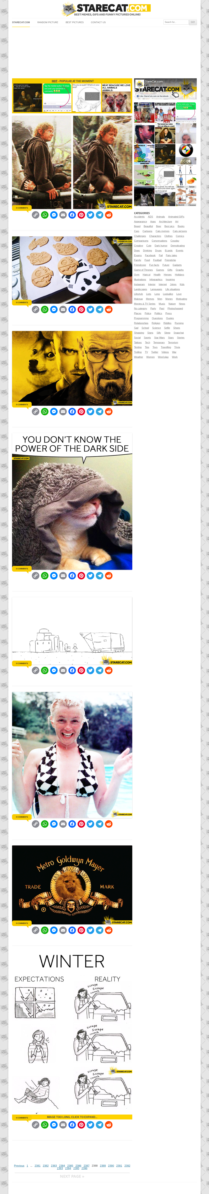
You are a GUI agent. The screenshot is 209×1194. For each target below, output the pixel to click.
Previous (19, 1165)
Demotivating (178, 245)
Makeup (138, 299)
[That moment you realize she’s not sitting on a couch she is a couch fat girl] (165, 133)
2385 (70, 1165)
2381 (37, 1165)
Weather (138, 357)
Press (168, 313)
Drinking (147, 250)
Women (150, 357)
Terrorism (173, 342)
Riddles (167, 323)
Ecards (169, 250)
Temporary (159, 342)
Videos (165, 352)
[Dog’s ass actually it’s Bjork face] (186, 133)
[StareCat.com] (104, 9)
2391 (119, 1165)
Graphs (180, 270)
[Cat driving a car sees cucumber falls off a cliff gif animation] (144, 196)
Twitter (154, 352)
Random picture (47, 22)
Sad (136, 328)
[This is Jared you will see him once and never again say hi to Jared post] (165, 196)
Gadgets (177, 265)
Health (157, 274)
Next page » (72, 1176)
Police (148, 313)
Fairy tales (171, 255)
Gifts (169, 270)
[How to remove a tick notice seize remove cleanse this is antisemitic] (186, 196)
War (174, 352)
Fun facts (154, 265)
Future (165, 265)
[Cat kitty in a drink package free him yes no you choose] (144, 112)
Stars (171, 337)
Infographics (155, 279)
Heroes (168, 274)
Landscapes (140, 289)
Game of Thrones (143, 270)
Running (179, 323)
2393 (60, 1168)
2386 (78, 1165)
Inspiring (170, 279)
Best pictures (75, 22)
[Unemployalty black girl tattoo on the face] (144, 133)
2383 (54, 1165)
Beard (137, 226)
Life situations (172, 289)
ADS (150, 216)
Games (160, 270)
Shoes (176, 328)
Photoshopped (175, 308)
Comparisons (141, 240)
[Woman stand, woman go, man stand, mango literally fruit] (186, 175)
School (145, 328)
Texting (138, 347)
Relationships (141, 323)
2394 (68, 1168)
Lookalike (168, 294)
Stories (181, 337)
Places (137, 313)
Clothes (168, 236)
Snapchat (179, 332)
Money (169, 299)
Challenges (140, 236)
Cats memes (162, 231)
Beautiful (148, 226)
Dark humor (161, 245)
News (182, 303)
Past (161, 308)
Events (179, 250)
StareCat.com (21, 22)
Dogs (137, 250)
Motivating (181, 299)
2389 (103, 1165)
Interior (151, 284)
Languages (156, 289)
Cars (136, 231)
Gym (136, 274)
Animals (160, 216)
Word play (163, 357)
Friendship (170, 260)
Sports (147, 337)
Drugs (158, 250)
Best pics (169, 226)
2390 (111, 1165)
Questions (157, 318)
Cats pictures (180, 231)
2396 (84, 1168)
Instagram (139, 284)
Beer (158, 226)
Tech (147, 342)
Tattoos (138, 342)
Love (179, 294)
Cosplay (174, 240)
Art (176, 221)
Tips (147, 347)
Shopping (139, 332)
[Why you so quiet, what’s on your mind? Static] (165, 175)
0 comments (22, 208)
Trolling (138, 352)
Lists (148, 294)
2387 (86, 1165)
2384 (62, 1165)
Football (157, 260)
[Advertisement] (104, 51)
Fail (161, 255)
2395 (76, 1168)
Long (157, 294)
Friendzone (140, 265)
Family (137, 260)
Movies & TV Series (144, 303)
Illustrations (140, 279)
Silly (159, 332)
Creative (138, 245)
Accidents (139, 216)
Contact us (98, 22)
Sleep (167, 332)
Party (153, 308)
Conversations (159, 240)
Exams (138, 255)
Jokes (173, 284)
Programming (141, 318)
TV (146, 352)
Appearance (140, 221)
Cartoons (147, 231)
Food (147, 260)
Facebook (150, 255)
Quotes (170, 318)
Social (137, 337)
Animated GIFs (176, 216)
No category (140, 308)
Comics (180, 236)
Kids (182, 284)
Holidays (179, 274)
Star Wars (159, 337)
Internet (163, 284)
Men (159, 299)
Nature (172, 303)
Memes (150, 299)
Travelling (166, 347)
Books (181, 226)
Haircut (146, 274)
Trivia (177, 347)
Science (156, 328)
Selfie (167, 328)
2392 (127, 1165)
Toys (155, 347)
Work (175, 357)
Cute (148, 245)
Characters (155, 236)
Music (162, 303)
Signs (150, 332)
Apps (153, 221)
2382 (46, 1165)
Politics (158, 313)
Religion (156, 323)
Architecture (165, 221)
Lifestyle (138, 294)
